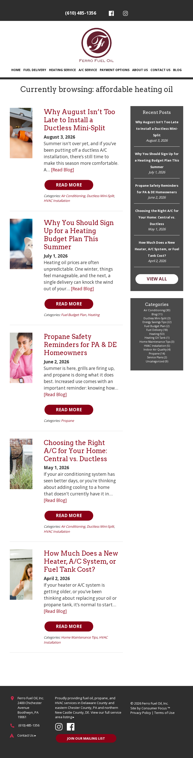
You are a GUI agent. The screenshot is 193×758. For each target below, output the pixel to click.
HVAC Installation (57, 200)
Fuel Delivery (34, 70)
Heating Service (62, 70)
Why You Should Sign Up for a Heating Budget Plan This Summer (79, 235)
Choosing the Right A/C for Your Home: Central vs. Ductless (75, 451)
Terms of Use (164, 712)
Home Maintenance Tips (79, 637)
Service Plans (155, 357)
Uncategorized (155, 361)
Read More (69, 185)
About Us (140, 70)
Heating (94, 314)
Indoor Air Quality (155, 349)
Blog (177, 70)
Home (16, 70)
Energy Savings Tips (154, 322)
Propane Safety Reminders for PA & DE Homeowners (80, 345)
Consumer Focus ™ (155, 708)
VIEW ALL (157, 279)
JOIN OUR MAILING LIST (86, 738)
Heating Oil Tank (155, 337)
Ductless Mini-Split (100, 196)
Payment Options (114, 70)
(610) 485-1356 (80, 13)
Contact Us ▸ (26, 735)
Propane (67, 420)
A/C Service (88, 70)
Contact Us (160, 70)
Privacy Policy (140, 712)
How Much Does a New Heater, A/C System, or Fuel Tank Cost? (81, 561)
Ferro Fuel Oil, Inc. (155, 703)
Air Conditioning (73, 196)
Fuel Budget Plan (73, 314)
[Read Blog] (62, 170)
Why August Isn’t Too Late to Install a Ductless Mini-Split (79, 120)
